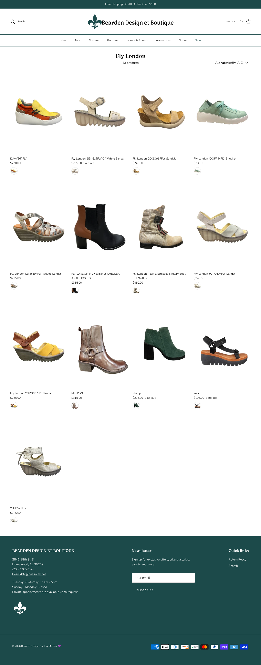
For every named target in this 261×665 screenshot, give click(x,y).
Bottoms (112, 40)
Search (233, 566)
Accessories (163, 40)
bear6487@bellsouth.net (29, 574)
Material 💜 (55, 646)
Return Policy (237, 559)
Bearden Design (30, 646)
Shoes (183, 40)
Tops (78, 40)
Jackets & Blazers (137, 40)
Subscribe (145, 590)
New (63, 40)
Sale (198, 40)
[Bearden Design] (130, 22)
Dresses (94, 40)
